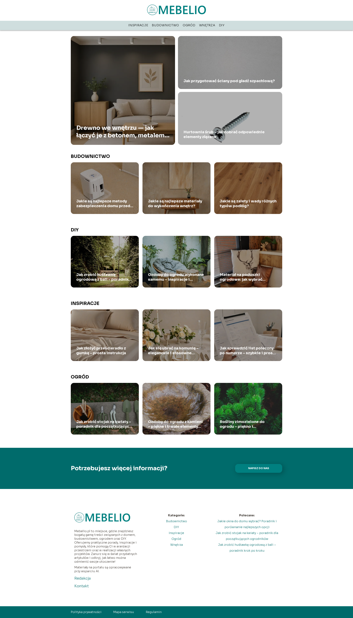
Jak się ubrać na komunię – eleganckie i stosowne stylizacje (173, 351)
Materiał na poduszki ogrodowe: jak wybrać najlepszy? (241, 277)
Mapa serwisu (123, 612)
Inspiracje (138, 25)
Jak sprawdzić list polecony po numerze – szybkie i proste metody (248, 351)
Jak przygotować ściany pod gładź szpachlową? (229, 81)
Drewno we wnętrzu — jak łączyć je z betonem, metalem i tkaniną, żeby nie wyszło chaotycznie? (122, 131)
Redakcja (82, 578)
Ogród (189, 25)
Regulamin (154, 612)
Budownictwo (165, 25)
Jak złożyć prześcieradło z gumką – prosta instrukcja (101, 350)
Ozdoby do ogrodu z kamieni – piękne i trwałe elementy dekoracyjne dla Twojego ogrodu (175, 424)
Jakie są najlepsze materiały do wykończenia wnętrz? (175, 203)
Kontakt (81, 586)
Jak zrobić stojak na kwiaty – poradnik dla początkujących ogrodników (103, 424)
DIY (222, 25)
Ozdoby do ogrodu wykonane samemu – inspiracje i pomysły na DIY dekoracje (176, 277)
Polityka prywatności (86, 612)
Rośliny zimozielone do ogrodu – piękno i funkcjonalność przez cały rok (248, 424)
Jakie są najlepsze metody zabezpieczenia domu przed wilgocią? (103, 203)
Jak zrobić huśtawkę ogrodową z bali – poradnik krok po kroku (102, 277)
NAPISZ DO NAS (258, 468)
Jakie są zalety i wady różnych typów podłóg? (248, 203)
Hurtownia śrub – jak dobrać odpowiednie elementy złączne (224, 134)
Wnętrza (207, 25)
